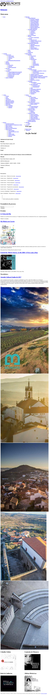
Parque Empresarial (12, 67)
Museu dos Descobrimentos (11, 128)
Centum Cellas (11, 134)
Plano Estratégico (33, 28)
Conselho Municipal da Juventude (15, 72)
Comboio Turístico (31, 120)
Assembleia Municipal (32, 29)
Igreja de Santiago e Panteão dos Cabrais (14, 124)
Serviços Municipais (34, 21)
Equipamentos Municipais (33, 43)
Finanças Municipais (34, 23)
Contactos (32, 31)
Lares (9, 59)
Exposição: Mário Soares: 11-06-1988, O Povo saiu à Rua (19, 252)
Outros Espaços (9, 129)
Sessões (32, 34)
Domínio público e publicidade (36, 75)
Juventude (8, 70)
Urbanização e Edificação (35, 89)
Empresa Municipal (32, 121)
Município (27, 16)
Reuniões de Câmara (34, 20)
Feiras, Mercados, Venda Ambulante (37, 77)
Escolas (9, 69)
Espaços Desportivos (34, 115)
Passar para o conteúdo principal (7, 1)
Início (4, 16)
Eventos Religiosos (34, 106)
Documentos (33, 32)
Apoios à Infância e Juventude (14, 73)
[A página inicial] (10, 5)
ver (1, 286)
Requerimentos (36, 65)
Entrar (29, 123)
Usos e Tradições (9, 105)
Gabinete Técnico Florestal (35, 41)
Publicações (8, 104)
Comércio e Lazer (31, 113)
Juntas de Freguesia (32, 35)
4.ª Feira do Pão (6, 214)
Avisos (34, 61)
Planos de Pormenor (34, 90)
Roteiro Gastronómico (34, 103)
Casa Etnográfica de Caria (13, 131)
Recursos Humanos (34, 26)
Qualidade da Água (34, 42)
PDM (31, 88)
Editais (34, 62)
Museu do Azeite (9, 127)
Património (32, 112)
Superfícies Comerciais (35, 119)
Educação (8, 68)
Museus (4, 122)
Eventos (7, 96)
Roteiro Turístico (33, 104)
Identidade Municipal (34, 24)
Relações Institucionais (35, 27)
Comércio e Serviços (34, 74)
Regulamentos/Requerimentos (14, 60)
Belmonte (4, 10)
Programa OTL (11, 75)
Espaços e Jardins (34, 116)
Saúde (29, 50)
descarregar (18, 176)
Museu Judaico (9, 125)
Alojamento (32, 99)
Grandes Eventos (33, 107)
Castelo (9, 132)
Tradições (10, 107)
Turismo (27, 94)
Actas (34, 60)
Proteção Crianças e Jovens (13, 74)
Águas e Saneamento (34, 37)
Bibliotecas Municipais (35, 45)
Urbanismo (30, 81)
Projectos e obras (36, 85)
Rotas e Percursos (31, 101)
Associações (10, 65)
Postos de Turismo (34, 98)
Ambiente (30, 38)
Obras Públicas (33, 82)
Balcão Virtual (28, 53)
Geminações (30, 52)
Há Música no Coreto (8, 221)
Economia (8, 63)
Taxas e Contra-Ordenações (38, 73)
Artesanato (32, 44)
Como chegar (33, 97)
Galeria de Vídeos (31, 109)
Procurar (2, 206)
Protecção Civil (33, 39)
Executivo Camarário (34, 19)
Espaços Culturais (34, 114)
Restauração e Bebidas (35, 80)
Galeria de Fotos (31, 108)
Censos (29, 51)
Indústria (32, 78)
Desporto (32, 46)
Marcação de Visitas (10, 100)
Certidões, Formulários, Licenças (39, 70)
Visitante (29, 96)
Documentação (33, 59)
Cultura (7, 61)
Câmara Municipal (31, 18)
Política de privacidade (44, 693)
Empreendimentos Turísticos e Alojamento (38, 76)
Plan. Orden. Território (35, 91)
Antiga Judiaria (11, 130)
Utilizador (27, 122)
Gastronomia (33, 100)
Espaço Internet (33, 47)
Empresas (10, 66)
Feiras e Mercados (34, 117)
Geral (7, 97)
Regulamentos (11, 76)
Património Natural (9, 103)
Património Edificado (10, 101)
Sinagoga (10, 136)
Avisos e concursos (37, 83)
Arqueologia (8, 99)
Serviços (29, 36)
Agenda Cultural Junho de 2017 (11, 277)
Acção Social (8, 54)
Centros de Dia (11, 57)
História (7, 98)
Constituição (32, 30)
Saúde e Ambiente (9, 77)
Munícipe (30, 54)
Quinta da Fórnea (11, 135)
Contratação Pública (34, 22)
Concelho (5, 53)
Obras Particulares (34, 84)
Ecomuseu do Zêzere (10, 123)
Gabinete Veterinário (34, 49)
